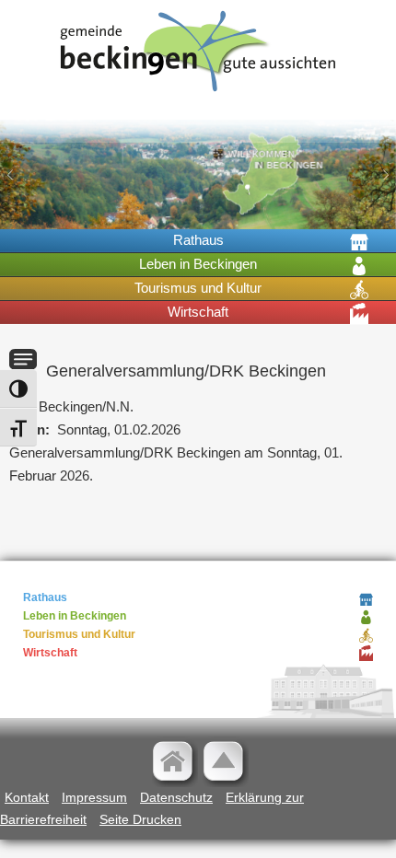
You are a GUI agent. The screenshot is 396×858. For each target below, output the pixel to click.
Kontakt (27, 797)
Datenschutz (176, 797)
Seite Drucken (140, 819)
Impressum (94, 797)
